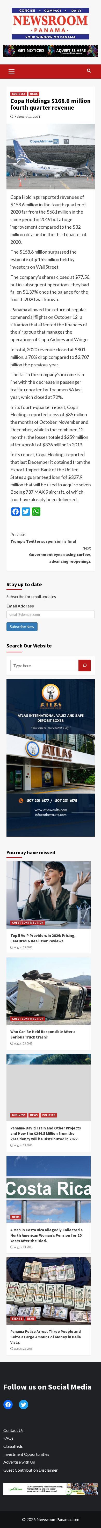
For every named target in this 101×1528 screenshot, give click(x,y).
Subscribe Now (22, 626)
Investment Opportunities (26, 1454)
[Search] (89, 70)
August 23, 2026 (23, 947)
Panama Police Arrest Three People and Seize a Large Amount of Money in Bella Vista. (45, 1337)
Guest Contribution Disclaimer (30, 1469)
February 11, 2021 (27, 116)
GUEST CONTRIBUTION (28, 922)
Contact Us (13, 1430)
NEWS (34, 94)
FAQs (8, 1438)
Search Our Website (29, 645)
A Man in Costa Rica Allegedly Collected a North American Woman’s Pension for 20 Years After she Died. (46, 1235)
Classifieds (13, 1446)
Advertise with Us (19, 1461)
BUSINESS (19, 94)
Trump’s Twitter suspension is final (43, 538)
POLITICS (48, 1115)
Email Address (20, 605)
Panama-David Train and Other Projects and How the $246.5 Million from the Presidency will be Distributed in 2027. (45, 1133)
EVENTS (17, 1318)
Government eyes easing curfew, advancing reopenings (60, 554)
